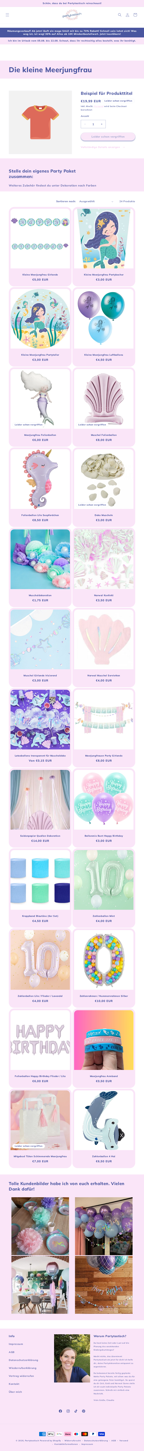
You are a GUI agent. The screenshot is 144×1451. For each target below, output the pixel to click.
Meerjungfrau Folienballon (40, 435)
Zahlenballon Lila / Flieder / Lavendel (40, 996)
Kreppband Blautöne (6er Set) (40, 916)
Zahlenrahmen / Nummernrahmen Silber (104, 996)
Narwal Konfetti (104, 595)
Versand (98, 106)
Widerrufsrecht (72, 1440)
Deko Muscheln (104, 515)
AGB (12, 1352)
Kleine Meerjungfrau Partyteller (40, 354)
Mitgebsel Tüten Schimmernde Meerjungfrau (40, 1156)
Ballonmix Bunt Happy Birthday (104, 835)
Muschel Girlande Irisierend (40, 675)
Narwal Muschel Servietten (103, 675)
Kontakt (14, 1383)
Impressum (16, 1344)
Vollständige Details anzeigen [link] (101, 147)
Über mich (15, 1391)
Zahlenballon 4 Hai (103, 1156)
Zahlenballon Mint (104, 916)
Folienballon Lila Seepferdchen (40, 515)
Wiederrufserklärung (22, 1368)
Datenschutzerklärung (23, 1360)
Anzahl (85, 116)
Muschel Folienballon (104, 435)
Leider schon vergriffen (108, 136)
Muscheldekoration (40, 595)
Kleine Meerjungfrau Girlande (40, 274)
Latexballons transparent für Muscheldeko (40, 755)
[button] (7, 15)
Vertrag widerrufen (21, 1376)
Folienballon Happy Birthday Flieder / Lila (40, 1076)
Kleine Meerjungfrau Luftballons (103, 354)
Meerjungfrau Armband (104, 1076)
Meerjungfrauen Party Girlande (103, 755)
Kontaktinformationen (66, 1444)
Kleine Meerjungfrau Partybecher (104, 274)
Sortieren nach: (66, 201)
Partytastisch (32, 1440)
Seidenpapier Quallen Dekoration (40, 835)
